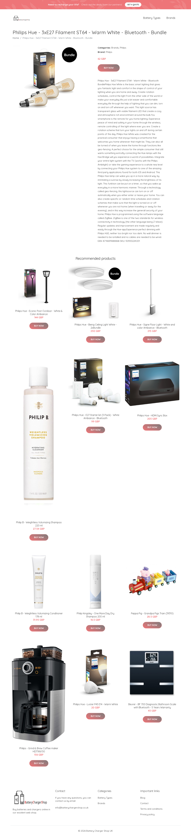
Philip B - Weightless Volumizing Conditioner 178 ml (39, 615)
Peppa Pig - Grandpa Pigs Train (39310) (152, 613)
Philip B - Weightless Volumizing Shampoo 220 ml (39, 524)
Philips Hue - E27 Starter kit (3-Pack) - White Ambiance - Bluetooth (95, 417)
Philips (123, 47)
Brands (170, 18)
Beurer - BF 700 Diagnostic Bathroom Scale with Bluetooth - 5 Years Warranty (152, 706)
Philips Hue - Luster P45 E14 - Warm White (95, 704)
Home (16, 38)
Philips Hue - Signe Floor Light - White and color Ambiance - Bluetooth (152, 326)
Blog (142, 797)
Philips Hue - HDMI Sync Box (152, 415)
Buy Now (109, 67)
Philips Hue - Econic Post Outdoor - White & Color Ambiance (39, 312)
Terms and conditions (151, 808)
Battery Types (151, 18)
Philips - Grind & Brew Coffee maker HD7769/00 (38, 750)
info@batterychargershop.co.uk (71, 807)
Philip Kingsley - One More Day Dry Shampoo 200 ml (95, 615)
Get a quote (133, 4)
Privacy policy (147, 814)
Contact (144, 803)
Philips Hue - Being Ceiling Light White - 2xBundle (96, 326)
